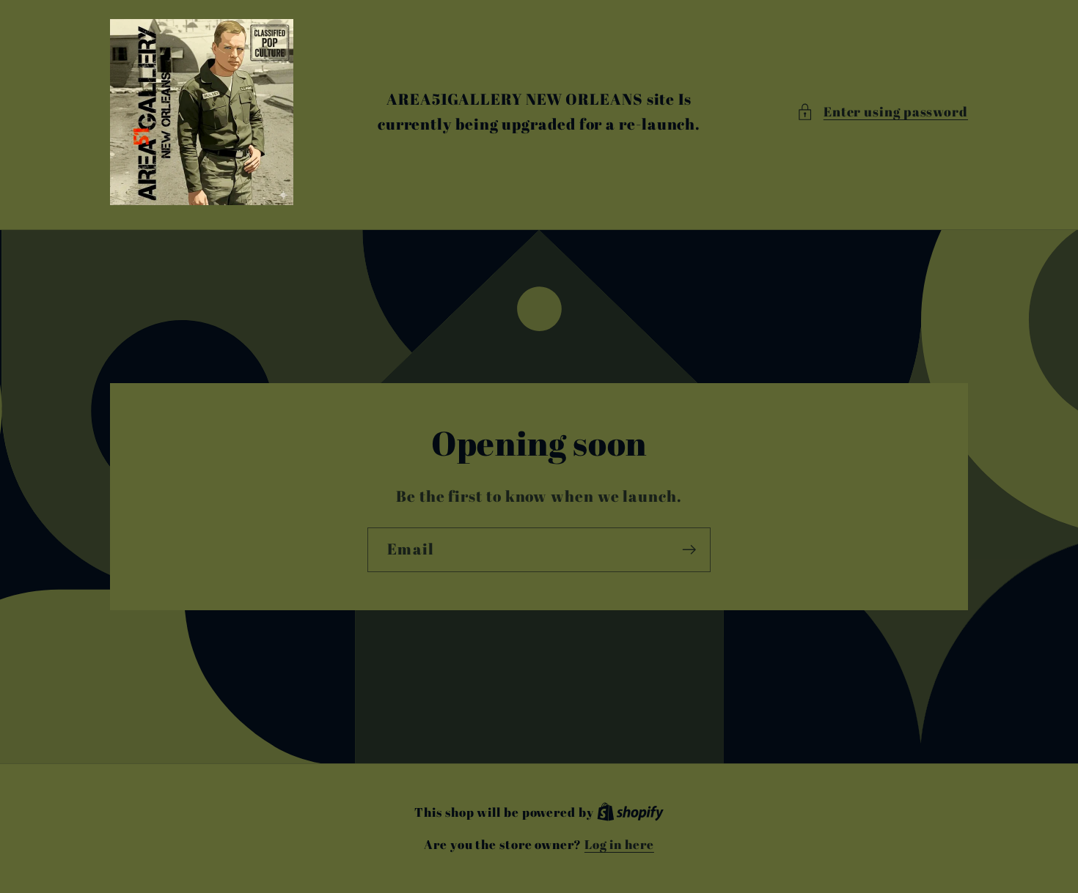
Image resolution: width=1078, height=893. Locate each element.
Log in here (619, 844)
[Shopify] (630, 812)
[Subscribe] (689, 549)
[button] (882, 111)
